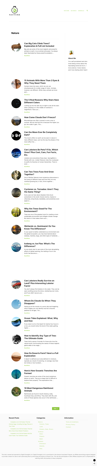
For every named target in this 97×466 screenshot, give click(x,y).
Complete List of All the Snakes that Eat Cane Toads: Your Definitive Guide (20, 434)
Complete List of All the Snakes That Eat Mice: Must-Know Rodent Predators (20, 430)
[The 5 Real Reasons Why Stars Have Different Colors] (16, 103)
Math (41, 439)
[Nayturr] (27, 10)
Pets (41, 448)
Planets (42, 436)
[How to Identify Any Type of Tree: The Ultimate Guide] (16, 339)
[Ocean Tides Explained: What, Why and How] (16, 322)
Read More (27, 55)
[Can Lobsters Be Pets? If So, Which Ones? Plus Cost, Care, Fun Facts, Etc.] (16, 153)
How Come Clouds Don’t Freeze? (40, 117)
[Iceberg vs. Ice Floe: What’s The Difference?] (16, 247)
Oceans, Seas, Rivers (46, 429)
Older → (56, 408)
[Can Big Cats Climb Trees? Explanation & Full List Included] (16, 47)
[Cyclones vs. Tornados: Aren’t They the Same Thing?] (16, 193)
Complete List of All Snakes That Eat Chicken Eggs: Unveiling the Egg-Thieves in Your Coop (20, 424)
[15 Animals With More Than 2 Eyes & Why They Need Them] (16, 84)
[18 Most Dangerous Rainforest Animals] (16, 391)
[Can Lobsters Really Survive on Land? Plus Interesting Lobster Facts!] (16, 284)
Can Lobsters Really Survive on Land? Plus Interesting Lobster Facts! (39, 283)
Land (41, 426)
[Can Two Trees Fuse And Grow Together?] (16, 175)
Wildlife (42, 446)
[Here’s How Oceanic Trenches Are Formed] (16, 374)
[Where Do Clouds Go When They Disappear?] (16, 304)
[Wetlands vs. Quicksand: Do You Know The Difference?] (16, 229)
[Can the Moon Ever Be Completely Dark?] (16, 136)
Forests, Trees (44, 424)
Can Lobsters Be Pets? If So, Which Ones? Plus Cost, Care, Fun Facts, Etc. (41, 152)
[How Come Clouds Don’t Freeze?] (16, 121)
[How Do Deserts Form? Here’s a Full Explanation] (16, 356)
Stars (41, 434)
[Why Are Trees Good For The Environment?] (16, 212)
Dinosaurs (43, 443)
